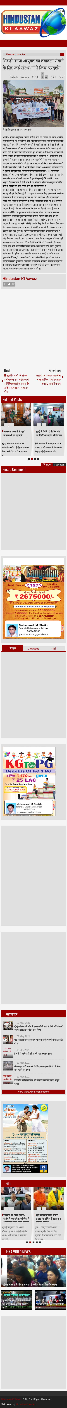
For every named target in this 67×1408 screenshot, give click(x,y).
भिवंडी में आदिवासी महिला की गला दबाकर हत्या (33, 1053)
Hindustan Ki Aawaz (19, 77)
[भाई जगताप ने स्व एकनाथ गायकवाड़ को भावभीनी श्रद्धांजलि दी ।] (8, 1039)
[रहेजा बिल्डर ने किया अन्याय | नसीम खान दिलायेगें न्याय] (33, 1271)
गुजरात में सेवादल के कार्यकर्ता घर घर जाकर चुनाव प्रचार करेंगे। (16, 1304)
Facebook (5, 284)
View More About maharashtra (33, 1091)
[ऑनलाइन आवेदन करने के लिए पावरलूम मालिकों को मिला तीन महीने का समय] (8, 1065)
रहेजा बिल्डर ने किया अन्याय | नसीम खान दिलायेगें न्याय (29, 1284)
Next (62, 415)
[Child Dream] (50, 1198)
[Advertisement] (33, 327)
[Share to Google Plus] (27, 417)
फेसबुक (13, 648)
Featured (10, 54)
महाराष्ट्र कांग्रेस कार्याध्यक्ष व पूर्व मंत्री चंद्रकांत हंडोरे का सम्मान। (17, 1219)
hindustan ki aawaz (26, 1404)
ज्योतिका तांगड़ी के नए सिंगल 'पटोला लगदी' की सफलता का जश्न (50, 1304)
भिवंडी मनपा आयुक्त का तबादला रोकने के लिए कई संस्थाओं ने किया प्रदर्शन (33, 64)
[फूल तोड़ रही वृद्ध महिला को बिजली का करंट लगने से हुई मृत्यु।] (8, 1079)
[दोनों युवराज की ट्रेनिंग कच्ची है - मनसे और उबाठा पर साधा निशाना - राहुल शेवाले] (49, 414)
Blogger (47, 464)
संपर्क (54, 648)
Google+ (13, 284)
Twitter (9, 284)
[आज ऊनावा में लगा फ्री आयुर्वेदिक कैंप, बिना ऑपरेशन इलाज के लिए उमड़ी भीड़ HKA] (16, 414)
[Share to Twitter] (23, 417)
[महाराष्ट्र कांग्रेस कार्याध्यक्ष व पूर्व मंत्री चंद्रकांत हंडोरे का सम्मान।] (17, 1198)
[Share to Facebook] (19, 417)
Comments (33, 648)
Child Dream (45, 1215)
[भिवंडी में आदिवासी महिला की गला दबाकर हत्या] (8, 1053)
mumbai (21, 54)
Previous (3, 415)
